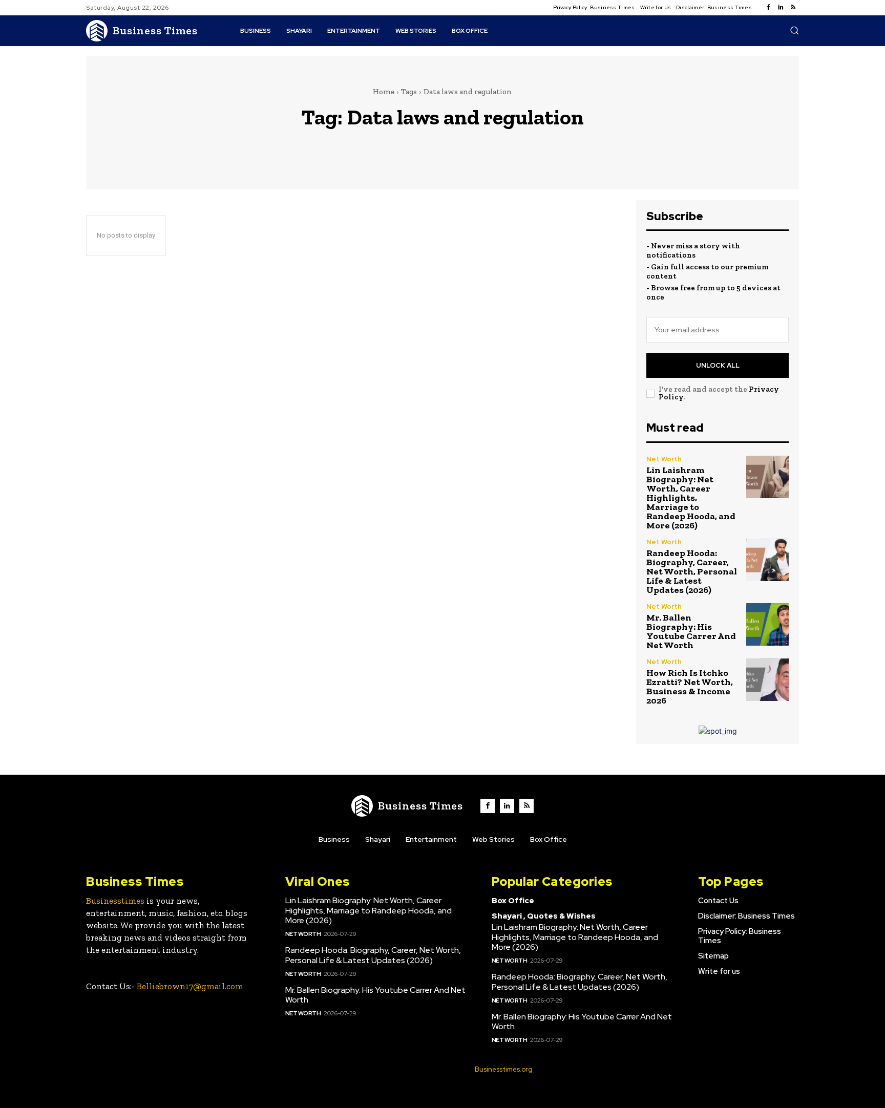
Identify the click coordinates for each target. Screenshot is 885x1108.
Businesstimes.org (503, 1069)
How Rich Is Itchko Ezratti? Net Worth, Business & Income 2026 (689, 686)
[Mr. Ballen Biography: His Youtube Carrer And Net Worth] (767, 624)
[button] (794, 30)
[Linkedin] (780, 8)
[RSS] (793, 8)
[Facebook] (768, 8)
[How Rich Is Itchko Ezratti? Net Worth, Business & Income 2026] (767, 679)
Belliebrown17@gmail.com (190, 986)
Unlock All (718, 365)
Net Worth (664, 459)
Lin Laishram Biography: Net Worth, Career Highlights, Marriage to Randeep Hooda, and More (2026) (690, 497)
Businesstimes (115, 901)
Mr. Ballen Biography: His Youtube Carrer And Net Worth (691, 631)
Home (383, 91)
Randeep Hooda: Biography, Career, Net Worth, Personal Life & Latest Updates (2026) (691, 571)
